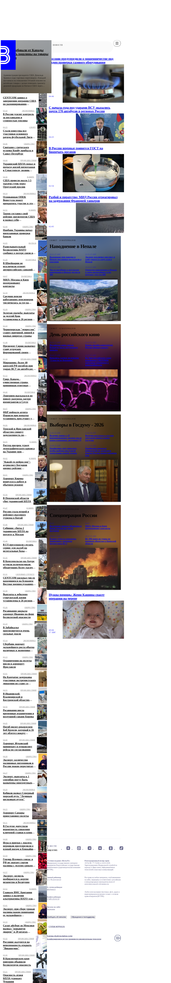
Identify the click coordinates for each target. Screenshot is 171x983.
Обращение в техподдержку (83, 917)
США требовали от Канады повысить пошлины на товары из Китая (25, 54)
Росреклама (50, 909)
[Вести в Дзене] (68, 848)
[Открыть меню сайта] (117, 43)
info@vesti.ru (51, 889)
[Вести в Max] (79, 848)
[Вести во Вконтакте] (100, 848)
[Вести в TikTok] (121, 848)
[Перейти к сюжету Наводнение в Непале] (84, 300)
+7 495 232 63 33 (52, 899)
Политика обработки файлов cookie (59, 936)
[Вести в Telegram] (89, 848)
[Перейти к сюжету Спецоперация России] (84, 569)
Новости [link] (58, 45)
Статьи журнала (57, 927)
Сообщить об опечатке (56, 917)
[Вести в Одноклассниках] (110, 848)
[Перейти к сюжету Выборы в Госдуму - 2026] (84, 481)
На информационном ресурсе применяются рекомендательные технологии (73, 939)
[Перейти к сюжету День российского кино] (84, 390)
